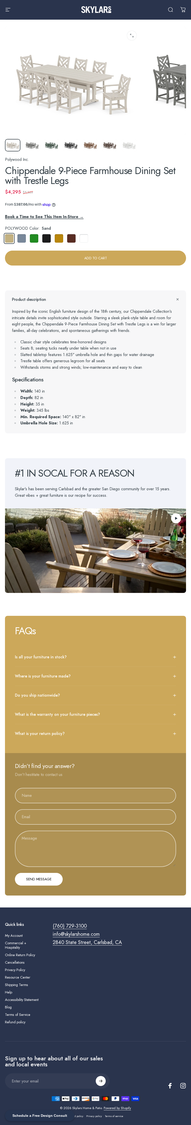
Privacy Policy (15, 970)
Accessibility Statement (22, 999)
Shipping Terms (16, 985)
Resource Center (17, 977)
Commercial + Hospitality (15, 945)
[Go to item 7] (129, 145)
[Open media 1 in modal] (132, 36)
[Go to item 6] (109, 145)
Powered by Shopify (117, 1108)
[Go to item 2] (32, 145)
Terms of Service (17, 1014)
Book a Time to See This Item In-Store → (44, 217)
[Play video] (95, 550)
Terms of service (114, 1116)
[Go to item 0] (12, 145)
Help (8, 992)
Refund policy (15, 1022)
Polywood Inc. (17, 159)
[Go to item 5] (90, 145)
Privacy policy (94, 1116)
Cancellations (15, 962)
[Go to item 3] (51, 145)
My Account (14, 935)
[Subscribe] (101, 1081)
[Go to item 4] (71, 145)
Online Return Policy (20, 955)
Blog (8, 1007)
